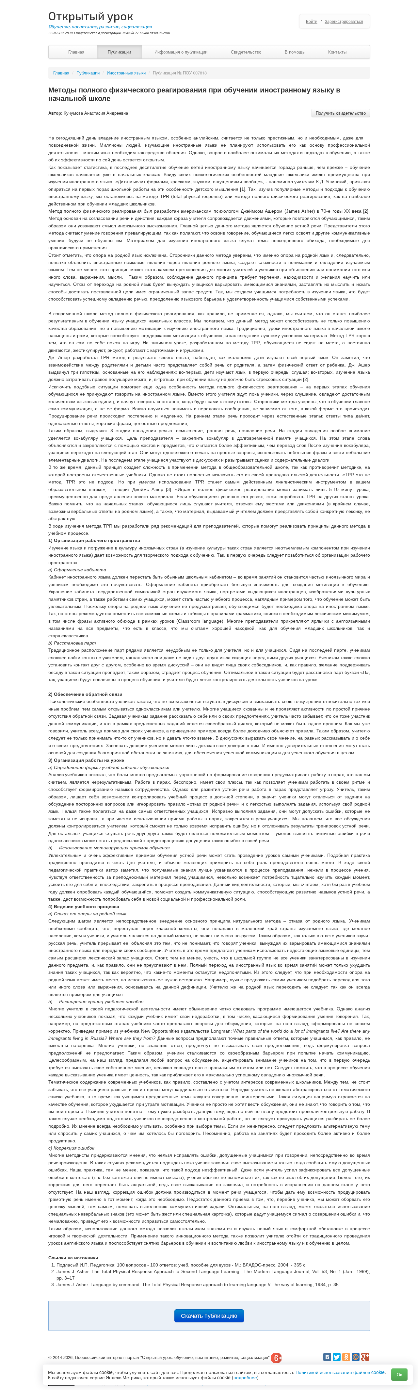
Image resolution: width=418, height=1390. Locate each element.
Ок (399, 1374)
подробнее (245, 1377)
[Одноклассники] (346, 1357)
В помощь (295, 52)
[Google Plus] (365, 1357)
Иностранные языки (126, 73)
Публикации (119, 52)
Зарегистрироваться (344, 21)
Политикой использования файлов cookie (340, 1372)
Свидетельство (246, 52)
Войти (311, 21)
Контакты (337, 52)
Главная (76, 52)
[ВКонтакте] (327, 1357)
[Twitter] (337, 1357)
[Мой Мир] (356, 1357)
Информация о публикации (180, 52)
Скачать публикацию (209, 1316)
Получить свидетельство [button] (341, 113)
